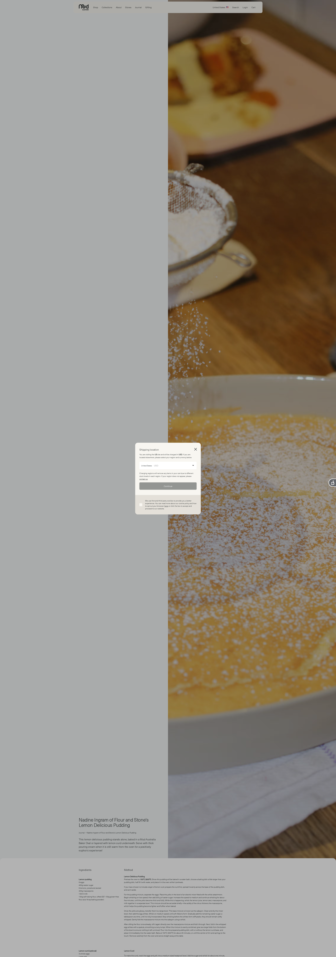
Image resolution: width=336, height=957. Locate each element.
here (166, 506)
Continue (168, 486)
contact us (143, 479)
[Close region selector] (195, 449)
